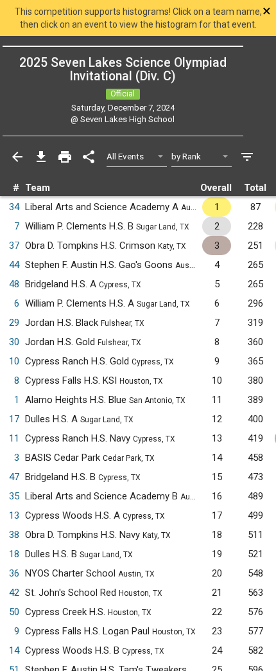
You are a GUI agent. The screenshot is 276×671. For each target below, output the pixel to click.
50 (14, 612)
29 (14, 322)
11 (14, 438)
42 (14, 592)
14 (14, 650)
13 (14, 515)
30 (14, 342)
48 (14, 284)
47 (14, 477)
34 (14, 207)
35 (14, 496)
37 (14, 245)
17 (14, 419)
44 (14, 265)
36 (14, 573)
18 (14, 554)
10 (14, 361)
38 (14, 535)
